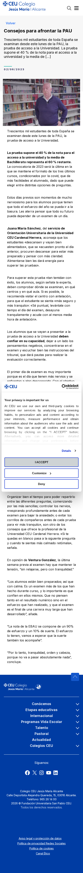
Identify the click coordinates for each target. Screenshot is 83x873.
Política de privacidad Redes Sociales (41, 843)
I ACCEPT (41, 462)
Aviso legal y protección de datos (40, 838)
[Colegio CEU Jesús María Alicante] (24, 7)
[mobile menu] (76, 8)
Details (66, 450)
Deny (41, 484)
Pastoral (42, 734)
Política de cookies (41, 848)
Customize (39, 473)
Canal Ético (43, 853)
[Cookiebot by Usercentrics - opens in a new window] (62, 386)
